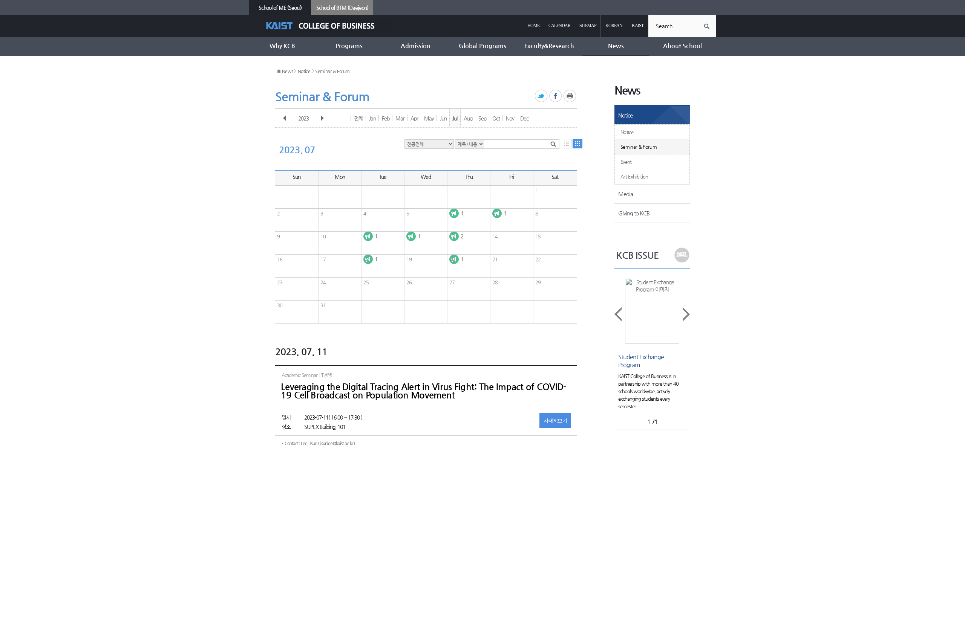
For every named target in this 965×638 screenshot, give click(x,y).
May (429, 118)
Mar (399, 118)
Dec (524, 118)
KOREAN (613, 25)
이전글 (618, 314)
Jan (372, 118)
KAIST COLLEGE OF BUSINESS (327, 26)
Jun (443, 118)
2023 (303, 118)
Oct (496, 118)
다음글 (686, 314)
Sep (482, 118)
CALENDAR (559, 25)
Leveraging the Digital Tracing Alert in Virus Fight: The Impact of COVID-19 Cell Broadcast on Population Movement (423, 391)
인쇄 (570, 96)
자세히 (555, 421)
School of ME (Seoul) (280, 8)
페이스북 (555, 96)
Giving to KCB (633, 213)
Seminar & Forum (332, 71)
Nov (510, 118)
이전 (284, 118)
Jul (454, 118)
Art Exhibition (634, 176)
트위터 (541, 96)
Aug (468, 118)
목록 (566, 143)
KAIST (637, 25)
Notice (304, 71)
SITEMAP (587, 25)
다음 (322, 118)
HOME (533, 25)
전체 (358, 118)
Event (626, 162)
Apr (414, 118)
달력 (577, 143)
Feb (385, 118)
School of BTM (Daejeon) (342, 8)
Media (625, 194)
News (287, 71)
